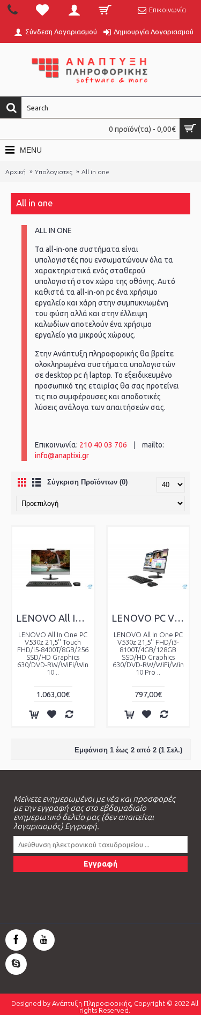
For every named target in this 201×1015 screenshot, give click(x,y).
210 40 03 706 (103, 445)
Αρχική (15, 171)
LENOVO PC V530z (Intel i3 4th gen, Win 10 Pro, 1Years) (150, 618)
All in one (95, 171)
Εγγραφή (100, 864)
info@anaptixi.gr (62, 455)
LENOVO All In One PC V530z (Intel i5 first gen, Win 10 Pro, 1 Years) (55, 618)
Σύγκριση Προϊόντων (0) (87, 482)
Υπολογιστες (53, 171)
